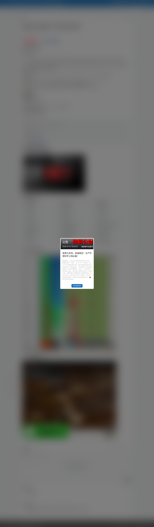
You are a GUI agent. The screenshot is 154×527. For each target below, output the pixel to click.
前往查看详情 (77, 286)
